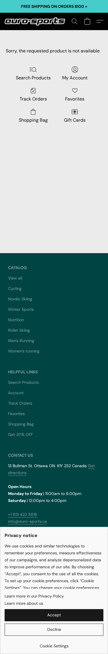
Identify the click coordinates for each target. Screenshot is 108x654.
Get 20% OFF (20, 434)
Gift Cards (75, 120)
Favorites (74, 99)
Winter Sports (21, 309)
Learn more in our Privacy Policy (34, 596)
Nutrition (16, 319)
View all (15, 278)
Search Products (33, 78)
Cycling (15, 288)
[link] (54, 643)
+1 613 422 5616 (22, 514)
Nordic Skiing (20, 299)
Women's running (23, 351)
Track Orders (33, 99)
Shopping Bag (33, 120)
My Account (75, 78)
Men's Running (21, 340)
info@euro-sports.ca (27, 521)
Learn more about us (24, 603)
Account (16, 392)
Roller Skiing (19, 330)
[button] (36, 21)
